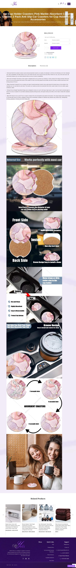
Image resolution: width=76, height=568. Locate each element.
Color (45, 40)
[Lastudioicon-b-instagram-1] (26, 558)
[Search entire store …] (58, 4)
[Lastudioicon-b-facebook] (23, 558)
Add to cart (55, 47)
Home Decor (50, 53)
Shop (12, 22)
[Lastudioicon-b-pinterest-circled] (29, 558)
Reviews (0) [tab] (44, 66)
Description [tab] (32, 66)
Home (8, 22)
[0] (60, 4)
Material (46, 43)
